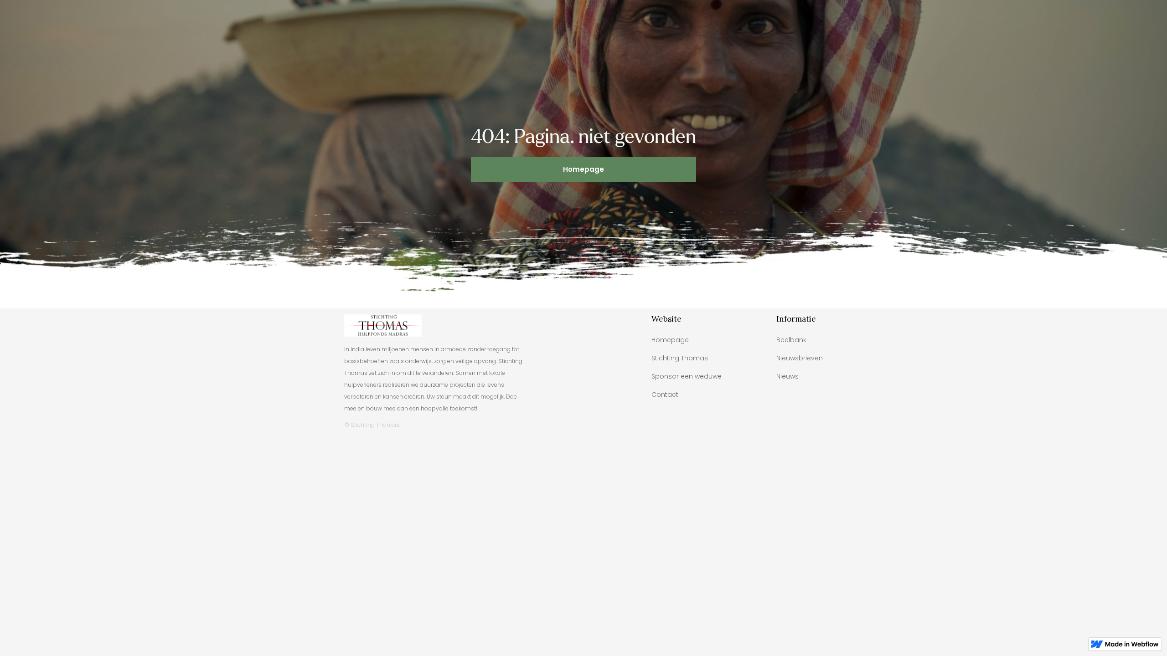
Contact (664, 394)
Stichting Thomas (679, 358)
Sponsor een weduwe (686, 376)
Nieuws (787, 376)
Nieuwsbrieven (799, 358)
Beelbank (791, 339)
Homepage (583, 169)
